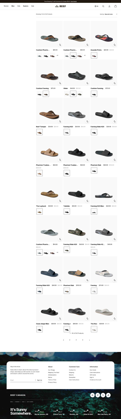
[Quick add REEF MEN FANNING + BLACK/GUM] (87, 318)
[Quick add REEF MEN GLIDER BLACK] (87, 83)
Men (13, 6)
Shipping (71, 372)
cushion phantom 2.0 (43, 50)
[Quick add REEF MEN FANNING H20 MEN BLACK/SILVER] (114, 201)
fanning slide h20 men (98, 244)
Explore (25, 6)
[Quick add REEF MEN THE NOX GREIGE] (114, 318)
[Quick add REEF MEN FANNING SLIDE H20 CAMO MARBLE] (87, 239)
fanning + (67, 324)
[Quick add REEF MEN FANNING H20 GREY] (87, 121)
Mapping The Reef (53, 372)
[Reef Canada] (60, 6)
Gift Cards (93, 375)
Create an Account (95, 380)
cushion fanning (42, 88)
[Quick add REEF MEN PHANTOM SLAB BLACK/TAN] (87, 280)
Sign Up (39, 380)
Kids (18, 6)
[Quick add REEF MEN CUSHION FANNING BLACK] (114, 83)
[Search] (103, 6)
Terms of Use (52, 380)
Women (6, 6)
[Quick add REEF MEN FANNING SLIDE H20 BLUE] (60, 280)
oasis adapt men (42, 324)
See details (74, 1)
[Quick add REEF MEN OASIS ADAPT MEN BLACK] (60, 318)
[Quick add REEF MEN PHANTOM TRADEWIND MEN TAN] (60, 160)
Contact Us (72, 370)
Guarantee (72, 377)
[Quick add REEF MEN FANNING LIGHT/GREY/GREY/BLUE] (114, 280)
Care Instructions (74, 380)
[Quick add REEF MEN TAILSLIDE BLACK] (87, 201)
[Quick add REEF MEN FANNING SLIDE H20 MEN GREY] (114, 239)
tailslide (66, 206)
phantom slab (96, 165)
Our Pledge (51, 370)
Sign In (92, 377)
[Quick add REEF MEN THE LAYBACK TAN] (60, 201)
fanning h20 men (97, 206)
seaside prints (96, 50)
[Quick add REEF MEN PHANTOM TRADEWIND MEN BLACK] (87, 160)
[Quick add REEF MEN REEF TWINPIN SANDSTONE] (60, 121)
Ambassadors (52, 375)
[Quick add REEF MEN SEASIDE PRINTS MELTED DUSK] (114, 45)
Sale (32, 6)
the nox (94, 324)
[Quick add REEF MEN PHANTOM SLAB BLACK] (114, 160)
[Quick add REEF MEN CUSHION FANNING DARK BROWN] (60, 83)
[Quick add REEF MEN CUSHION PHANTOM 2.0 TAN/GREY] (60, 45)
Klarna (50, 377)
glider (65, 88)
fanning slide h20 (97, 127)
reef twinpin (41, 127)
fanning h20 (68, 127)
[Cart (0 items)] (115, 6)
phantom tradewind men (43, 165)
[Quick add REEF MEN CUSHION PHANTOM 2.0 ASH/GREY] (60, 239)
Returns (71, 375)
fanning (94, 285)
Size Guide (93, 370)
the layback (41, 206)
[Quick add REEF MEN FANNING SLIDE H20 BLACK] (114, 121)
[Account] (109, 6)
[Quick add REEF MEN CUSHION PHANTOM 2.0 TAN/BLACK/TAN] (87, 45)
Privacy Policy (52, 382)
